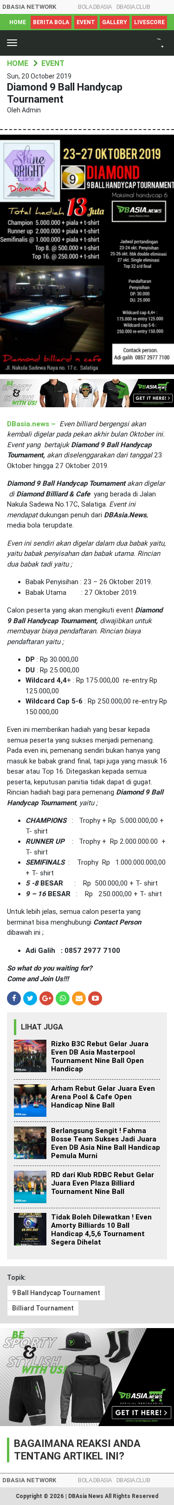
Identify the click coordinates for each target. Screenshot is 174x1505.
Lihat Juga (42, 1027)
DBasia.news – (32, 424)
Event (86, 22)
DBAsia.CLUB (133, 6)
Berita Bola (51, 22)
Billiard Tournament (43, 1308)
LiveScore (149, 22)
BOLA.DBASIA (95, 6)
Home (17, 22)
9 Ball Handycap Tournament (56, 1293)
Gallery (114, 22)
